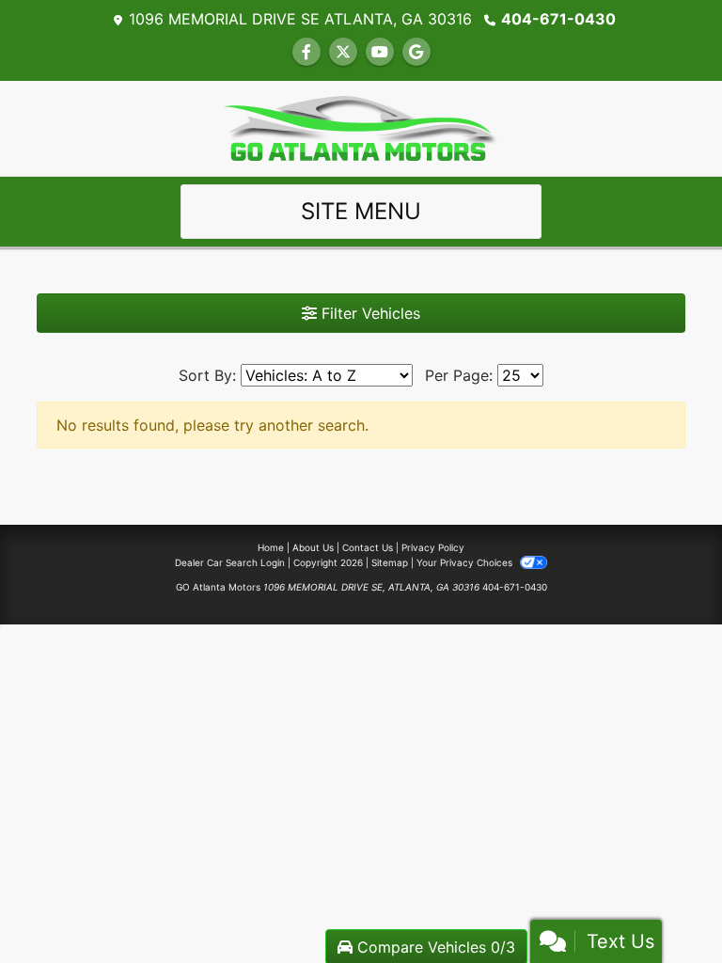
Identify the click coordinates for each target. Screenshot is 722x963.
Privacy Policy (432, 547)
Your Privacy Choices (465, 562)
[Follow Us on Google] (416, 52)
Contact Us (367, 547)
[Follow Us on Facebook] (306, 52)
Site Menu (361, 211)
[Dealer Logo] (361, 127)
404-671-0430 (558, 18)
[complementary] (665, 906)
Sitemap (389, 562)
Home (271, 547)
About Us (313, 547)
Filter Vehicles (368, 313)
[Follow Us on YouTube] (380, 52)
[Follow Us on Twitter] (343, 52)
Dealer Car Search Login (230, 562)
